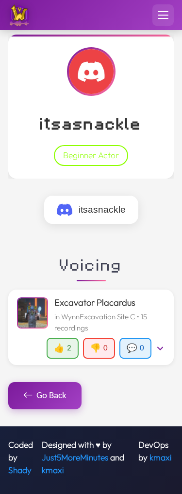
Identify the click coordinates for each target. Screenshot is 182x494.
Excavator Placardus (94, 302)
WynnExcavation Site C (98, 316)
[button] (90, 327)
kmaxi (53, 470)
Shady (20, 470)
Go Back (45, 395)
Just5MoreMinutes (75, 457)
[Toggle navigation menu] (163, 15)
